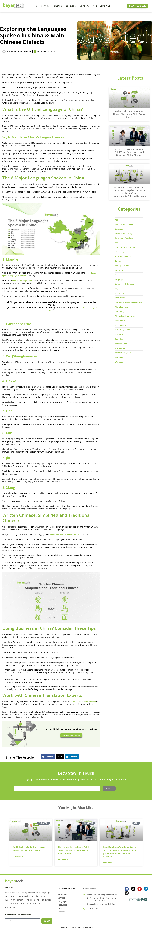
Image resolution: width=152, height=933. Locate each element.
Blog (94, 6)
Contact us (105, 6)
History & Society (122, 265)
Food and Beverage (123, 256)
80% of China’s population (23, 280)
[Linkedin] (146, 889)
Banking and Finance (124, 224)
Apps (117, 219)
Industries (58, 6)
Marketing (119, 311)
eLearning (119, 252)
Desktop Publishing (123, 233)
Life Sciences (120, 293)
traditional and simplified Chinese (64, 534)
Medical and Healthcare (125, 316)
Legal (117, 288)
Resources (62, 905)
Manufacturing (121, 307)
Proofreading (120, 325)
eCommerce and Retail (125, 247)
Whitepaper (120, 362)
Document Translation (124, 238)
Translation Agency (123, 352)
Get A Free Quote (71, 735)
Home (35, 6)
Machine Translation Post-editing (129, 302)
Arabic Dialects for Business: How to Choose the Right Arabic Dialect (129, 114)
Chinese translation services (83, 701)
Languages (71, 6)
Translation (120, 348)
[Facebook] (127, 889)
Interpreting (120, 270)
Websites (119, 357)
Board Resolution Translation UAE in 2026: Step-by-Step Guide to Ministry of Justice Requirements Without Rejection (129, 191)
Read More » (18, 856)
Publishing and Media (124, 330)
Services (45, 6)
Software (119, 334)
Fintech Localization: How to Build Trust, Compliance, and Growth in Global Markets (129, 152)
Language (119, 279)
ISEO (117, 275)
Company (85, 6)
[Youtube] (139, 889)
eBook (118, 242)
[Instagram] (127, 893)
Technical (119, 339)
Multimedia (120, 320)
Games (118, 261)
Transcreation (121, 343)
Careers (61, 912)
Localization (120, 297)
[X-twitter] (133, 889)
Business (119, 229)
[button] (48, 756)
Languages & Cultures (124, 284)
